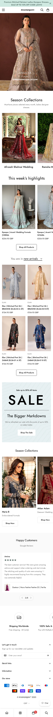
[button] (48, 10)
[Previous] (22, 597)
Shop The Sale (27, 432)
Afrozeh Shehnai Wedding (18, 167)
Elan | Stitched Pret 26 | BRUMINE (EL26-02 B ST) (38, 307)
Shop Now (10, 523)
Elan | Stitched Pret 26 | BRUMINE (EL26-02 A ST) (13, 307)
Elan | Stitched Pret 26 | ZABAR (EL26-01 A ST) (12, 359)
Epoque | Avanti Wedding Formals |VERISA (16, 233)
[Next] (31, 597)
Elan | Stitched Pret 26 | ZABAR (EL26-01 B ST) (38, 359)
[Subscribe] (48, 655)
